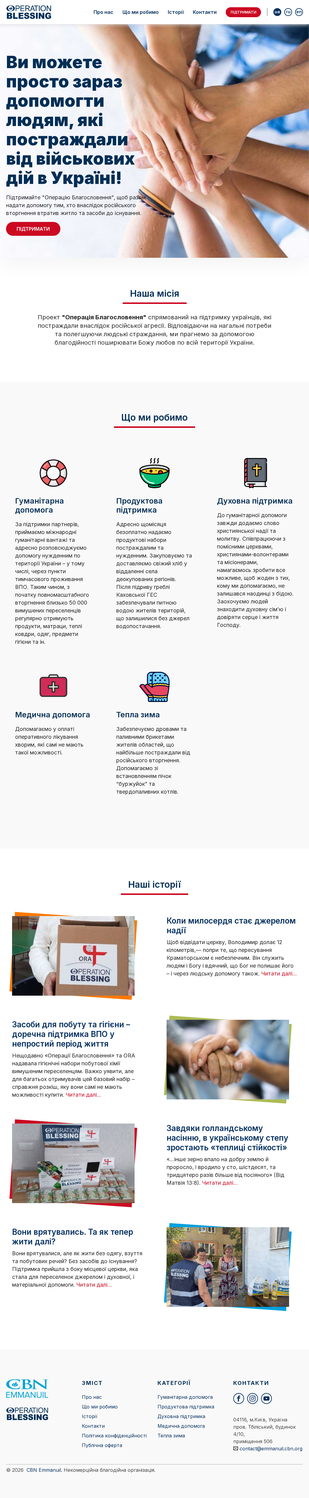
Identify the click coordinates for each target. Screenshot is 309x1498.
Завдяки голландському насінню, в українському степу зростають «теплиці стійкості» (227, 1138)
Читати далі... (279, 973)
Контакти (205, 12)
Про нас (103, 12)
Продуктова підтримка (186, 1407)
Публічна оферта (102, 1445)
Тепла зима (171, 1436)
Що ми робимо (141, 12)
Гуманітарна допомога (185, 1397)
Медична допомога (181, 1426)
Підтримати (243, 12)
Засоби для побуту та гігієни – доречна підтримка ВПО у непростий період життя (71, 1034)
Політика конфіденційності (114, 1436)
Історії (176, 12)
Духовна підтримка (181, 1416)
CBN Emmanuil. (44, 1470)
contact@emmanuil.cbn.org (271, 1449)
